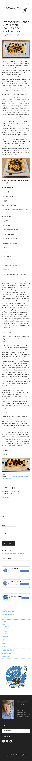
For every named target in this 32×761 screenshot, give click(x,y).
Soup (3, 618)
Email (4, 525)
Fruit (18, 474)
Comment (5, 498)
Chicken (6, 626)
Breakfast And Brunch (8, 611)
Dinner (3, 624)
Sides (3, 640)
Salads (4, 621)
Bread (3, 643)
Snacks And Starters (8, 614)
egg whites (12, 476)
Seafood (6, 633)
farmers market (19, 476)
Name (4, 517)
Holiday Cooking (6, 657)
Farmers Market (12, 474)
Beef (5, 629)
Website (4, 534)
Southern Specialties (8, 650)
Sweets (4, 647)
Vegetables (5, 637)
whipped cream (9, 478)
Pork (5, 631)
